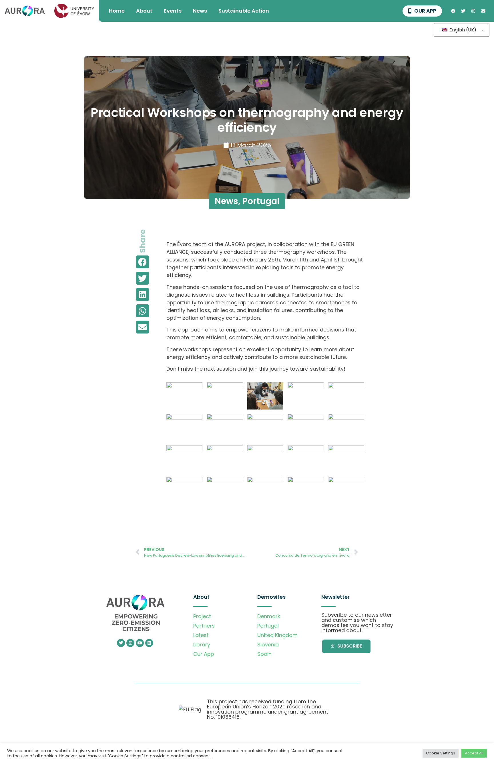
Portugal (260, 201)
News (200, 10)
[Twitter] (463, 11)
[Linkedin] (149, 643)
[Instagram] (473, 11)
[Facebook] (453, 11)
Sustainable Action (243, 10)
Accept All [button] (474, 753)
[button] (142, 261)
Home (117, 10)
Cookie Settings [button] (440, 753)
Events (173, 10)
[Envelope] (483, 11)
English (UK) (462, 30)
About (144, 10)
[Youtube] (140, 643)
